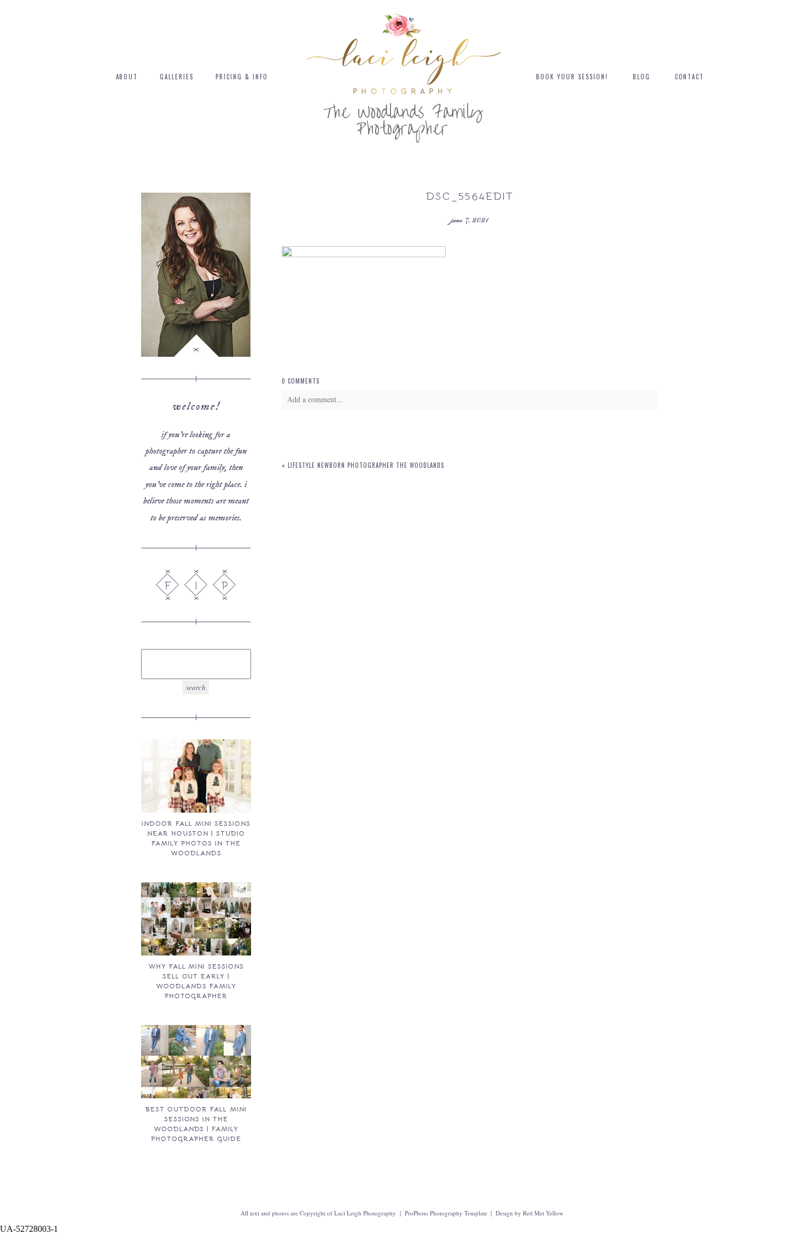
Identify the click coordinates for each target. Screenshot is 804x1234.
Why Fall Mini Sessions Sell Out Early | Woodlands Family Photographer (196, 980)
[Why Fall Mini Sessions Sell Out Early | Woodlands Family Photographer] (195, 918)
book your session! (572, 76)
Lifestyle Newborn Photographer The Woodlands (366, 465)
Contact (689, 76)
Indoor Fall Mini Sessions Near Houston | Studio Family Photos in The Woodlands (196, 838)
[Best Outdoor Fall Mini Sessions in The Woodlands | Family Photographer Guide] (195, 1061)
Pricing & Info (241, 76)
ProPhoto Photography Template (446, 1213)
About (127, 76)
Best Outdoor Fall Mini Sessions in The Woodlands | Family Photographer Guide (195, 1123)
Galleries (177, 76)
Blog (641, 76)
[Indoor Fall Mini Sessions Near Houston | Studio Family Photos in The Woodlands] (195, 776)
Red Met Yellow (543, 1213)
